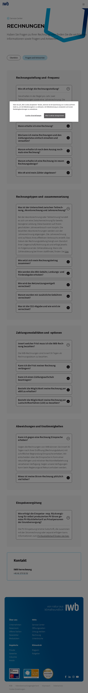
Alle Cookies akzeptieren (54, 116)
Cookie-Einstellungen (33, 115)
